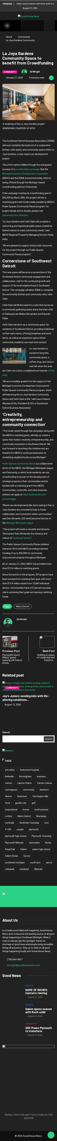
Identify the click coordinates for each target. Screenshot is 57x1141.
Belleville (9, 776)
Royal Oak (10, 849)
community (28, 789)
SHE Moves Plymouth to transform (38, 1029)
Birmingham (25, 776)
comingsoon (11, 789)
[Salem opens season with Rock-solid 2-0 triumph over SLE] (12, 1011)
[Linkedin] (40, 25)
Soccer (26, 856)
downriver (22, 796)
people (20, 829)
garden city (20, 803)
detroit (8, 796)
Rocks (48, 842)
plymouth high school (15, 836)
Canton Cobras (44, 783)
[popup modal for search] (49, 25)
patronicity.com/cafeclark (15, 215)
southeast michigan (15, 862)
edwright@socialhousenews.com (23, 965)
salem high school (41, 849)
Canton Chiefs (24, 783)
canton (8, 783)
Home (9, 37)
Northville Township (29, 823)
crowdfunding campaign (27, 169)
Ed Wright (35, 71)
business (41, 776)
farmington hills (40, 796)
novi (46, 823)
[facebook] (25, 25)
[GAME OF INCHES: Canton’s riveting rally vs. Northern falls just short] (12, 992)
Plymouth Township (41, 836)
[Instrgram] (35, 25)
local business (41, 809)
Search (6, 732)
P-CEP (8, 829)
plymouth (33, 829)
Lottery (8, 816)
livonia (26, 809)
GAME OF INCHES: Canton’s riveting (36, 991)
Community (24, 37)
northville (9, 823)
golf (34, 803)
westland (24, 869)
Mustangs (41, 816)
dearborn (44, 789)
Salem (23, 849)
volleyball (9, 869)
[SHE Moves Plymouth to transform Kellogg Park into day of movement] (12, 1030)
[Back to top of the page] (51, 1135)
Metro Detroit (22, 606)
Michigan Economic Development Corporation (25, 173)
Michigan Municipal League (19, 523)
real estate (34, 842)
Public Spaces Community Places (19, 463)
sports (49, 862)
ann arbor (10, 770)
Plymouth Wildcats (14, 842)
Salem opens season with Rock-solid (38, 1010)
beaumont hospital (29, 770)
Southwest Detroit (22, 538)
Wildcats (38, 869)
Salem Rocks (11, 856)
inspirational (11, 809)
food (7, 803)
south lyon (35, 862)
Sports (29, 986)
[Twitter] (30, 25)
